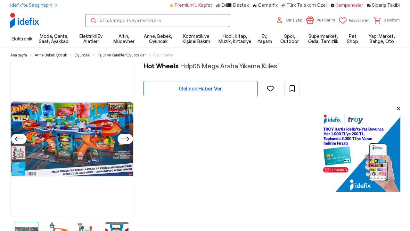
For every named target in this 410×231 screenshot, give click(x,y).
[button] (386, 20)
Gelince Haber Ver (200, 88)
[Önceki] (19, 139)
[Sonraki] (125, 139)
